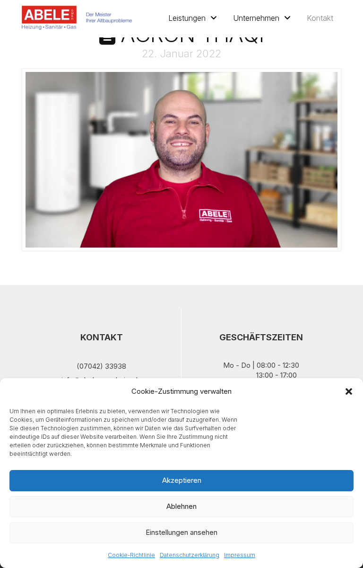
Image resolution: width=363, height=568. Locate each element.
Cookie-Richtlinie (131, 555)
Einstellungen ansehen (181, 532)
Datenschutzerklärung (189, 555)
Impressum (239, 555)
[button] (349, 391)
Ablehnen (181, 506)
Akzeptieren (181, 480)
